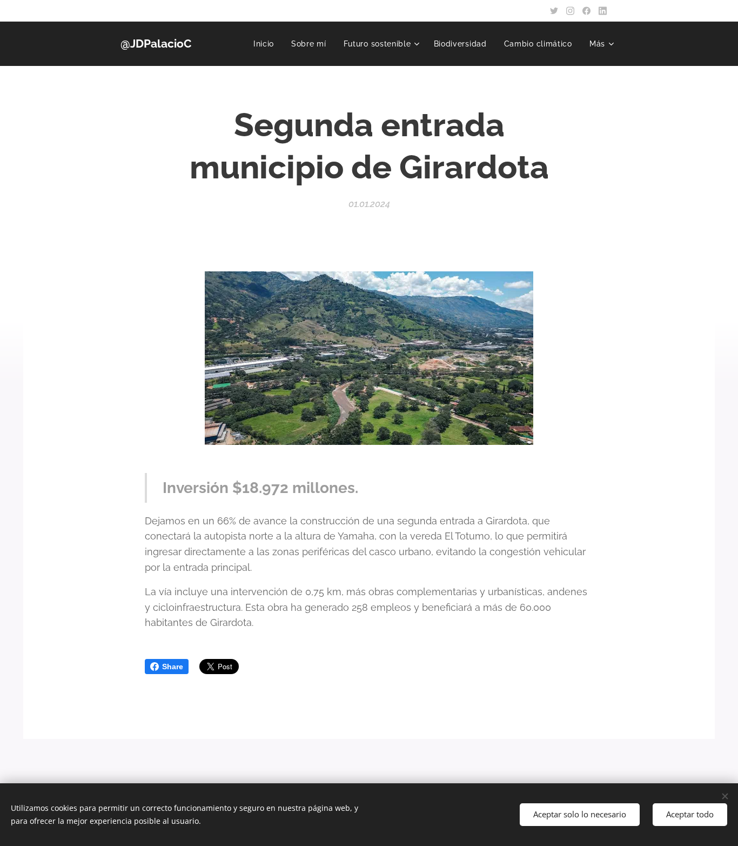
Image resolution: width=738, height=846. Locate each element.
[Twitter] (554, 11)
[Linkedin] (602, 11)
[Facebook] (586, 11)
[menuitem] (267, 43)
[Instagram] (570, 11)
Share (172, 666)
